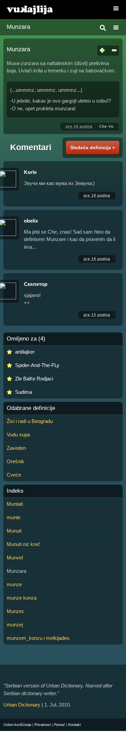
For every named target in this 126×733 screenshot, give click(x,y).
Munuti (14, 531)
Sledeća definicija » (92, 147)
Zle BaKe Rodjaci (34, 378)
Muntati (15, 504)
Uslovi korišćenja (17, 725)
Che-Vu (106, 126)
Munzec (16, 611)
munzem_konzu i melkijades (38, 638)
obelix (31, 221)
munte (13, 517)
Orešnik (15, 461)
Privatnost (42, 725)
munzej (15, 624)
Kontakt (74, 725)
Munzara (18, 26)
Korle (30, 172)
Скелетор (35, 284)
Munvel (15, 557)
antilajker (25, 352)
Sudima (23, 392)
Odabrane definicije (31, 408)
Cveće (14, 475)
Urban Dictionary (21, 705)
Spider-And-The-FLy (37, 365)
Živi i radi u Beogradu (30, 421)
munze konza (22, 598)
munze (14, 584)
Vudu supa (18, 434)
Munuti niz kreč (23, 544)
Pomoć (59, 725)
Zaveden (16, 448)
